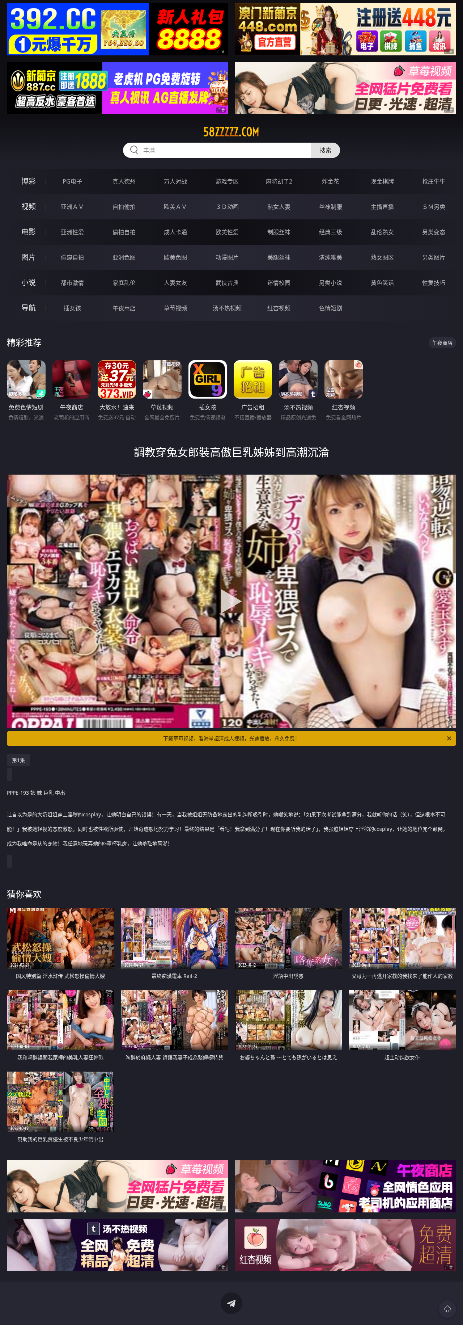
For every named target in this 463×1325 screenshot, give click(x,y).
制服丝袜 (278, 232)
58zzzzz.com (231, 132)
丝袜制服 (330, 207)
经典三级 (330, 232)
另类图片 (433, 257)
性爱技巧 (433, 283)
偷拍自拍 (124, 232)
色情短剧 (330, 308)
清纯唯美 (330, 257)
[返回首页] (447, 1309)
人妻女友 (175, 283)
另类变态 (433, 232)
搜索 (325, 150)
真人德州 (124, 181)
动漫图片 (227, 257)
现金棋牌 (382, 181)
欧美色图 (175, 257)
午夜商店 (124, 308)
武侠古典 (227, 283)
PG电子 (72, 181)
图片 (28, 257)
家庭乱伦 (124, 283)
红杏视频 (278, 308)
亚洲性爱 (72, 232)
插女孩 (72, 308)
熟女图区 (382, 257)
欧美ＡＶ (175, 207)
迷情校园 (278, 283)
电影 (28, 232)
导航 (28, 308)
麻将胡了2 (279, 181)
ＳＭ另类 (433, 207)
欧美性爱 (227, 232)
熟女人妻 (278, 207)
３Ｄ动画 (227, 207)
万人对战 (175, 181)
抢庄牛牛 (433, 181)
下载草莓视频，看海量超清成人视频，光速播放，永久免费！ (231, 738)
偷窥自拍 (72, 257)
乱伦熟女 (382, 232)
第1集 (18, 760)
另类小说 (330, 283)
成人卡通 (175, 232)
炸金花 (330, 181)
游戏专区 (227, 181)
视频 (28, 206)
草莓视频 (175, 308)
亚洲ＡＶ (72, 207)
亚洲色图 (124, 257)
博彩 (28, 181)
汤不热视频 (227, 308)
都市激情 (72, 283)
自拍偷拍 (124, 207)
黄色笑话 (382, 283)
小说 (28, 282)
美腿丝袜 (278, 257)
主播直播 (382, 207)
